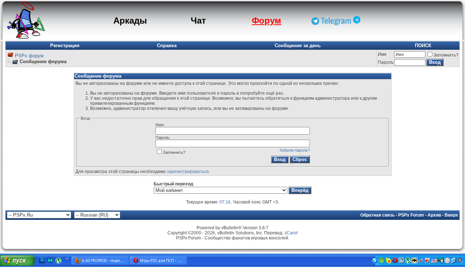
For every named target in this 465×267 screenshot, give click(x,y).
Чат (198, 20)
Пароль (385, 62)
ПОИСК (423, 45)
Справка (167, 45)
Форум (266, 20)
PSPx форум (29, 55)
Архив (434, 215)
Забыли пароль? (294, 150)
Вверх (451, 215)
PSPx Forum (411, 215)
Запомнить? (445, 55)
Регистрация (65, 45)
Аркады (130, 20)
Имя (382, 54)
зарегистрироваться (188, 171)
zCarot (291, 232)
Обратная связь (377, 215)
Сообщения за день (298, 45)
